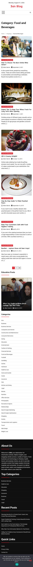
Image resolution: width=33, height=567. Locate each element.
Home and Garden (6, 373)
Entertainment (5, 345)
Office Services (5, 397)
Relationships (5, 407)
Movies (3, 391)
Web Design (4, 428)
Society (3, 419)
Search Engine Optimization (8, 413)
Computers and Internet (7, 329)
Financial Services (6, 351)
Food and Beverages (7, 60)
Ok (17, 564)
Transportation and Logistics (9, 422)
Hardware (4, 366)
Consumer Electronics (7, 336)
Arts (2, 320)
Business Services (6, 326)
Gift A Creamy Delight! (9, 156)
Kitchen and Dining (6, 385)
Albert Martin (6, 67)
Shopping (4, 416)
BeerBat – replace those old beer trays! (15, 248)
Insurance (4, 379)
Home (3, 546)
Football (3, 357)
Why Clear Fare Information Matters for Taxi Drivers (15, 529)
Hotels (3, 376)
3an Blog (17, 6)
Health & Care (5, 369)
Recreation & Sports (6, 403)
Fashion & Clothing (6, 348)
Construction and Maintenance (9, 332)
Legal (2, 388)
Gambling (4, 360)
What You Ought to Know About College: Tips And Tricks (14, 304)
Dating (3, 339)
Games (3, 363)
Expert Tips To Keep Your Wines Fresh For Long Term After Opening (16, 110)
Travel (3, 425)
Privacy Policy (5, 549)
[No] (30, 560)
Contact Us (4, 552)
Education (4, 342)
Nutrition (3, 394)
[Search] (30, 12)
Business (3, 323)
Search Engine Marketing (8, 410)
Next (19, 268)
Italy (2, 382)
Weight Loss (4, 431)
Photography (5, 400)
